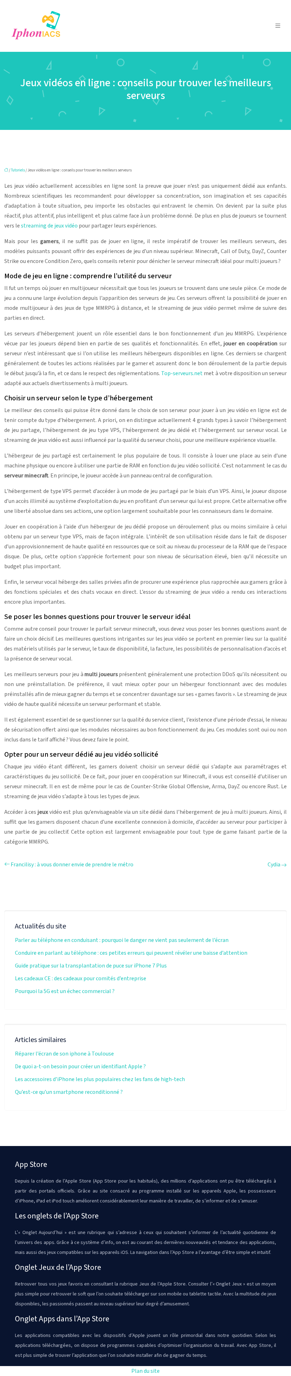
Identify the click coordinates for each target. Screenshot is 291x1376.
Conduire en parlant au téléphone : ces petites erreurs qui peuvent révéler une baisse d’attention (131, 953)
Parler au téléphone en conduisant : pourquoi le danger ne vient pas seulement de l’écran (122, 940)
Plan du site (145, 1371)
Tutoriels (18, 170)
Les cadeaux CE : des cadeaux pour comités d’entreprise (80, 978)
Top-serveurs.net (182, 373)
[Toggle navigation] (278, 26)
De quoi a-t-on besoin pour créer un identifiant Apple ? (80, 1066)
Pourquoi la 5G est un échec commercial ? (65, 991)
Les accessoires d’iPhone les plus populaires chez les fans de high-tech (100, 1079)
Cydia (274, 864)
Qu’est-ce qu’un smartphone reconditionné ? (69, 1092)
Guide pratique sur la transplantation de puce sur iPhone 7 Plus (91, 966)
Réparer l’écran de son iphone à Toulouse (64, 1054)
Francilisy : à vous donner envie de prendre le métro (72, 864)
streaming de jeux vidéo (49, 226)
